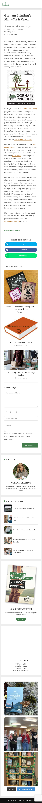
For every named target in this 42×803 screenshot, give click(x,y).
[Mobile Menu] (39, 4)
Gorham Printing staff (23, 139)
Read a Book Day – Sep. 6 (21, 343)
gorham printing (17, 229)
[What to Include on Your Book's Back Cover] (8, 540)
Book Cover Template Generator (24, 530)
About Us (10, 30)
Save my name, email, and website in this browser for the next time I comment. (20, 436)
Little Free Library (30, 109)
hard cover (16, 155)
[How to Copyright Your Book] (8, 508)
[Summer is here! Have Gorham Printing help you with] (21, 699)
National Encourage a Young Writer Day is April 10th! (21, 308)
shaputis (10, 27)
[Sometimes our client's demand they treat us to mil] (21, 734)
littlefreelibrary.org (12, 221)
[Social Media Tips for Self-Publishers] (8, 551)
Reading (20, 30)
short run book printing (12, 231)
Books (10, 229)
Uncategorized (9, 32)
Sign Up (21, 619)
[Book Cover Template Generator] (8, 530)
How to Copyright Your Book (23, 508)
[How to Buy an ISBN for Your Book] (8, 519)
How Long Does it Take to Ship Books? (21, 373)
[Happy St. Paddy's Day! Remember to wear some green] (21, 769)
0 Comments (12, 35)
